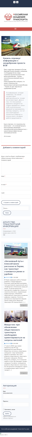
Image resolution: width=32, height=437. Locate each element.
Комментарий (6, 160)
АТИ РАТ (8, 277)
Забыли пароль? (8, 418)
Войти (7, 413)
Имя (3, 176)
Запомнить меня (10, 409)
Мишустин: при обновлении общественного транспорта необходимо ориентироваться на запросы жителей (14, 332)
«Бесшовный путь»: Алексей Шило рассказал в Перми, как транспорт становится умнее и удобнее (14, 267)
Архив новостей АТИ (9, 233)
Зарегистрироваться (9, 416)
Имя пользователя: (8, 392)
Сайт (3, 193)
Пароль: (5, 401)
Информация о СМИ (9, 231)
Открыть (24, 305)
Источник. (7, 136)
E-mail (3, 184)
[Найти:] (16, 208)
